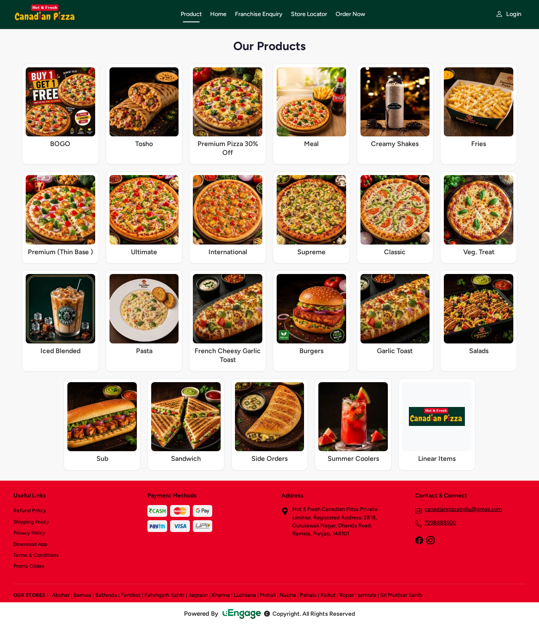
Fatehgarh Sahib (164, 595)
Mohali (268, 595)
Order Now (350, 14)
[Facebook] (419, 541)
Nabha (288, 595)
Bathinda (106, 595)
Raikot (328, 595)
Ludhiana (245, 595)
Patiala (308, 595)
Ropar (346, 595)
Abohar (60, 595)
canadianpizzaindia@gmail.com (463, 509)
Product (191, 14)
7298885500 (440, 522)
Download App (30, 544)
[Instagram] (430, 541)
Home (218, 14)
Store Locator (309, 14)
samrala (367, 595)
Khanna (221, 595)
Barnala (82, 595)
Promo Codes (29, 566)
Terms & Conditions (36, 555)
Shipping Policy (31, 522)
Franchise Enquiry (259, 14)
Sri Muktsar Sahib (401, 595)
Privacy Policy (29, 533)
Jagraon (198, 595)
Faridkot (131, 595)
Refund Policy (29, 510)
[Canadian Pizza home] (92, 14)
